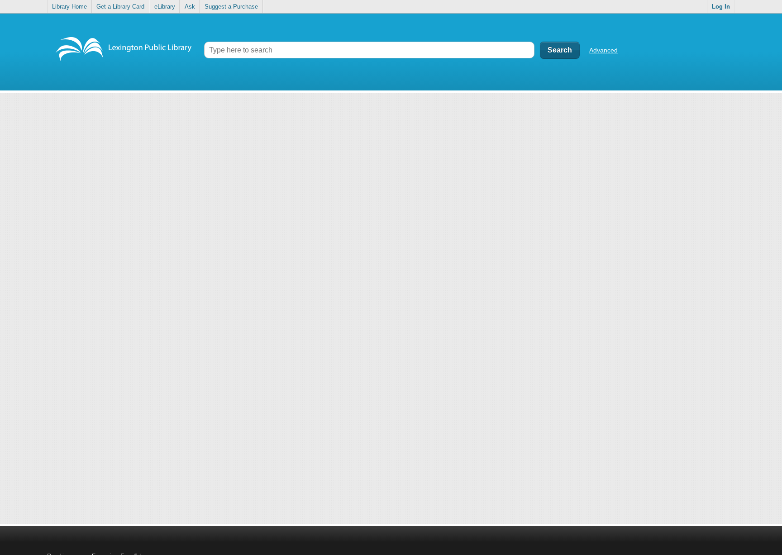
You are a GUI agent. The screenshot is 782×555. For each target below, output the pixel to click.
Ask (190, 6)
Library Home (69, 6)
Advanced (603, 50)
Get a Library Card (120, 6)
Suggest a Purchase (231, 6)
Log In (721, 6)
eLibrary (164, 6)
